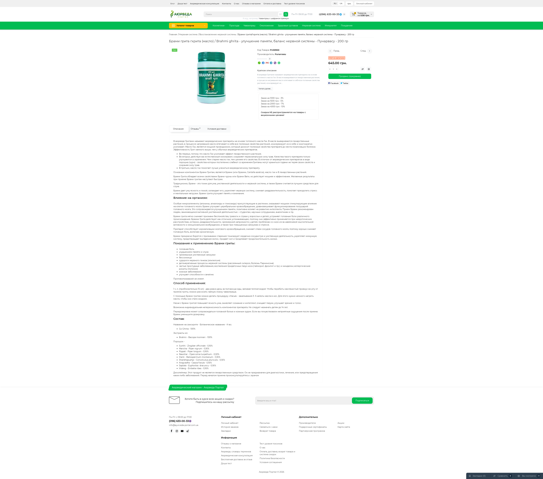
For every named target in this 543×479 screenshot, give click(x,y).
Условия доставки (216, 129)
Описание (178, 129)
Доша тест (182, 3)
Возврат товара (268, 431)
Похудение (347, 25)
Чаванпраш (249, 25)
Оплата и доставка (272, 3)
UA (341, 3)
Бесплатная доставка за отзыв (236, 459)
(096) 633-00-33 (329, 14)
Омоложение (267, 25)
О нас (236, 3)
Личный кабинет (364, 3)
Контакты (226, 3)
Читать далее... (265, 89)
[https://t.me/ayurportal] (187, 431)
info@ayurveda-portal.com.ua (183, 425)
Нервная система (311, 25)
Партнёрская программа (312, 431)
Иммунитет (331, 25)
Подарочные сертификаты (313, 427)
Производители (307, 423)
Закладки (226, 431)
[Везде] (280, 14)
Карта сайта (344, 427)
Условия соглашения (271, 462)
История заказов (230, 427)
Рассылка (265, 423)
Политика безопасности (272, 458)
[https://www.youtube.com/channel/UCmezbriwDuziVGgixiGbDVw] (182, 431)
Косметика (218, 25)
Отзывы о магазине (251, 3)
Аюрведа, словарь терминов (236, 451)
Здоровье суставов (288, 25)
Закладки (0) (479, 476)
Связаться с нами (269, 427)
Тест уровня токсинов (294, 3)
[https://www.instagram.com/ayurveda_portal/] (176, 431)
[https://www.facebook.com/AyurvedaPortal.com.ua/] (171, 431)
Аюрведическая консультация (204, 3)
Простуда (234, 25)
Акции (341, 423)
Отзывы (195, 128)
